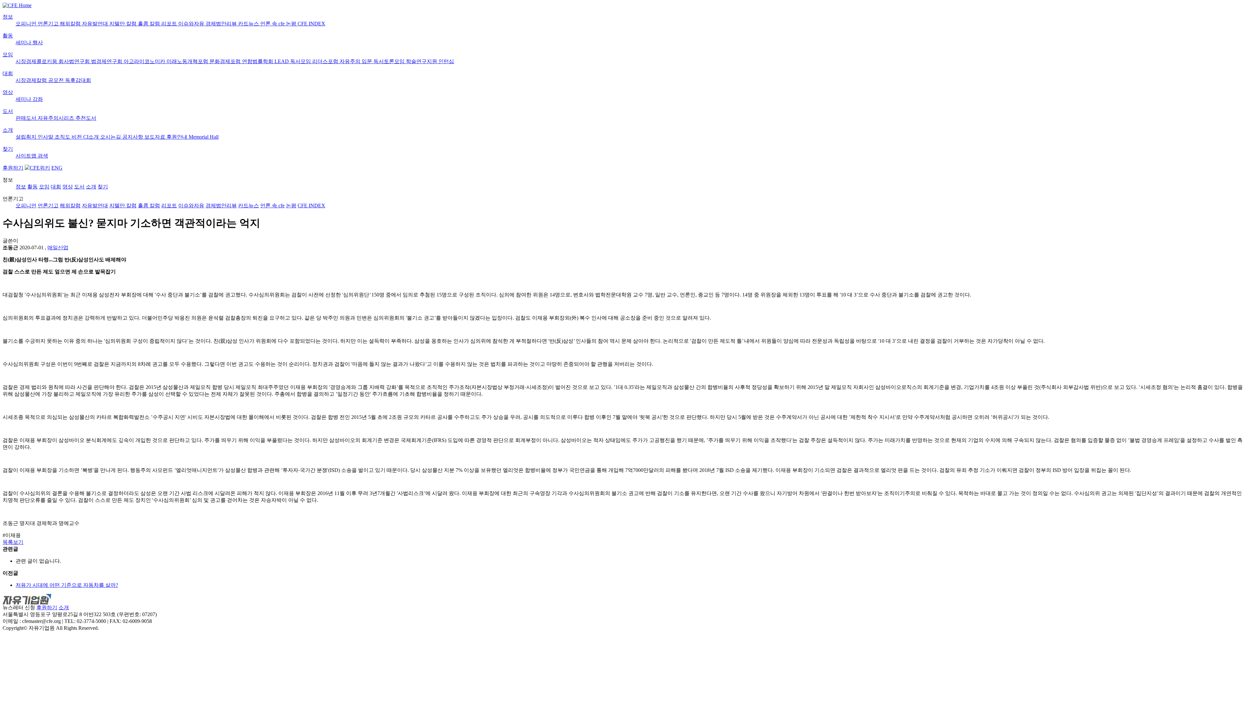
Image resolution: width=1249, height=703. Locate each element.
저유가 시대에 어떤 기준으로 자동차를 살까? (67, 585)
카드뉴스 (249, 23)
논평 (292, 23)
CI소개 (91, 137)
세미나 (24, 42)
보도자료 (155, 137)
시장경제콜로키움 (37, 61)
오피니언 (27, 23)
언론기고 (49, 23)
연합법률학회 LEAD (266, 61)
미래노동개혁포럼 (188, 61)
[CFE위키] (37, 168)
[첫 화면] (17, 5)
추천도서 (85, 118)
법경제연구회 (107, 61)
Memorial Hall (204, 137)
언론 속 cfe (273, 23)
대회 (8, 73)
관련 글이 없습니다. (38, 561)
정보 (8, 17)
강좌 (38, 99)
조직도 (63, 137)
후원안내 (178, 137)
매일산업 (57, 247)
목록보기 (13, 542)
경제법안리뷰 (222, 23)
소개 (8, 130)
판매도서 (27, 118)
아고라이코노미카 (145, 61)
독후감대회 (78, 80)
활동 (8, 35)
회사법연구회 (75, 61)
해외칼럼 (71, 23)
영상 (8, 92)
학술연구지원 (422, 61)
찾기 (8, 149)
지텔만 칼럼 (123, 23)
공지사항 (133, 137)
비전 (77, 137)
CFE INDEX (311, 23)
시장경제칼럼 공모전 (40, 80)
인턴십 (446, 61)
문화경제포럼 (225, 61)
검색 (43, 156)
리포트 (169, 23)
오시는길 (111, 137)
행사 (38, 42)
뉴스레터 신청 (19, 607)
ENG (56, 168)
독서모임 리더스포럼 (315, 61)
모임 (8, 54)
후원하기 (13, 168)
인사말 (46, 137)
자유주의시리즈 (56, 118)
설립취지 (27, 137)
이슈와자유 (192, 23)
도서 (8, 111)
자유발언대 (95, 23)
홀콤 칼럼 (149, 23)
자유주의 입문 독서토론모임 (373, 61)
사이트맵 (27, 156)
